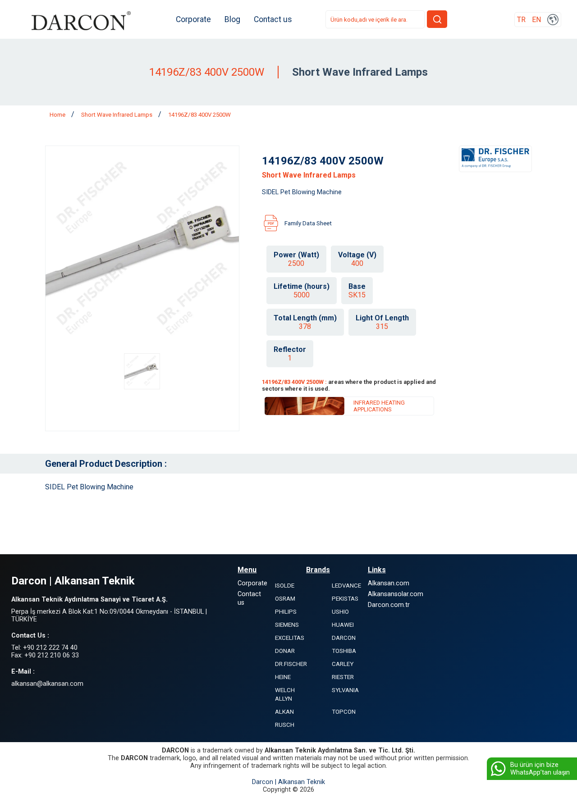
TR (521, 19)
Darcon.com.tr (389, 605)
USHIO (340, 611)
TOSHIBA (344, 651)
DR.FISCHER (291, 664)
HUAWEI (343, 624)
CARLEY (342, 664)
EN (536, 19)
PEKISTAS (345, 598)
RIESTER (343, 677)
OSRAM (285, 598)
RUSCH (284, 724)
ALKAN (284, 711)
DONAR (285, 651)
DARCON (344, 637)
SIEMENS (287, 624)
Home (58, 114)
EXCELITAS (289, 637)
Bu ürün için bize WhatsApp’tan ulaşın (540, 768)
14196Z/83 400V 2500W (199, 114)
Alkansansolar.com (395, 594)
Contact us (273, 19)
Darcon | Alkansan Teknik (288, 782)
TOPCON (344, 711)
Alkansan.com (388, 583)
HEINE (283, 677)
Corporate (193, 19)
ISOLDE (284, 585)
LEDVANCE (346, 585)
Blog (232, 19)
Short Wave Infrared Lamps (117, 114)
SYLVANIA (345, 690)
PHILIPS (286, 611)
